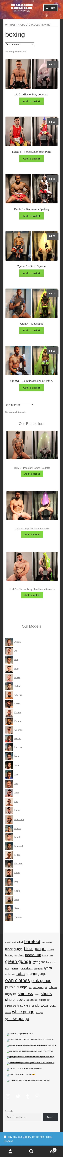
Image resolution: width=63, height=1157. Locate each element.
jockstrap (26, 968)
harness (50, 962)
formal (45, 955)
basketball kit (47, 942)
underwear (40, 1005)
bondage (50, 949)
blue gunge (35, 948)
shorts (46, 993)
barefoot (32, 941)
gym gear (39, 962)
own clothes (17, 980)
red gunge (40, 987)
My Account (10, 1151)
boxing (9, 955)
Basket (48, 1148)
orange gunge (37, 974)
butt (16, 955)
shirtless (25, 993)
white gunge (23, 1011)
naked (20, 974)
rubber (53, 987)
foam (21, 955)
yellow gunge (17, 1018)
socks (21, 999)
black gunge (13, 949)
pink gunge (41, 980)
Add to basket (32, 473)
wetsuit (8, 1013)
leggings (38, 968)
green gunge (18, 961)
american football (14, 942)
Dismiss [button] (8, 1141)
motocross (10, 974)
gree (51, 955)
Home (12, 24)
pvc (30, 988)
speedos (31, 999)
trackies (23, 1005)
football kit (33, 955)
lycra (48, 968)
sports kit (44, 999)
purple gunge (16, 987)
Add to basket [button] (31, 101)
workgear (39, 1013)
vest (53, 1005)
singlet (10, 1000)
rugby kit (10, 994)
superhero (10, 1005)
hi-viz (7, 969)
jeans (14, 968)
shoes (36, 994)
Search (9, 1110)
